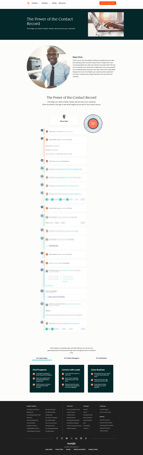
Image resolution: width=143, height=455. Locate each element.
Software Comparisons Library (74, 425)
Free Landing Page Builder (51, 428)
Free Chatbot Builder (50, 420)
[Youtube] (67, 438)
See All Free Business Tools (73, 409)
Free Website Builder (50, 412)
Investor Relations (87, 420)
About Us (85, 409)
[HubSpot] (28, 3)
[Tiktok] (86, 438)
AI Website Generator (32, 425)
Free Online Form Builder (51, 417)
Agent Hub (29, 417)
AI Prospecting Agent (50, 409)
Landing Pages (48, 415)
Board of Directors (87, 417)
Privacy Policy (59, 449)
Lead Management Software (33, 431)
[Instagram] (62, 438)
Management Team (87, 415)
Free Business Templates (73, 423)
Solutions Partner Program (106, 422)
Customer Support (104, 409)
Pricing (54, 3)
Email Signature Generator (73, 420)
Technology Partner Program (106, 425)
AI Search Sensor (71, 415)
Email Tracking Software (32, 420)
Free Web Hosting (49, 431)
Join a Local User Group (105, 412)
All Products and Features (33, 409)
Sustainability (86, 425)
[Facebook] (57, 438)
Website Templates (71, 428)
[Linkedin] (76, 438)
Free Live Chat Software (51, 423)
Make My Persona (71, 417)
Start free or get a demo (108, 3)
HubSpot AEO (30, 412)
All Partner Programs (105, 420)
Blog (84, 423)
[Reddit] (81, 438)
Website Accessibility (80, 449)
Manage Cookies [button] (93, 449)
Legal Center (48, 449)
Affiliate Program (104, 430)
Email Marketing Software (33, 428)
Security (68, 449)
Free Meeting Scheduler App (33, 415)
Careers (85, 412)
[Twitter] (71, 438)
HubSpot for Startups (105, 428)
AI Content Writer (31, 423)
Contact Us (85, 428)
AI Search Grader (71, 412)
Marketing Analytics (50, 425)
